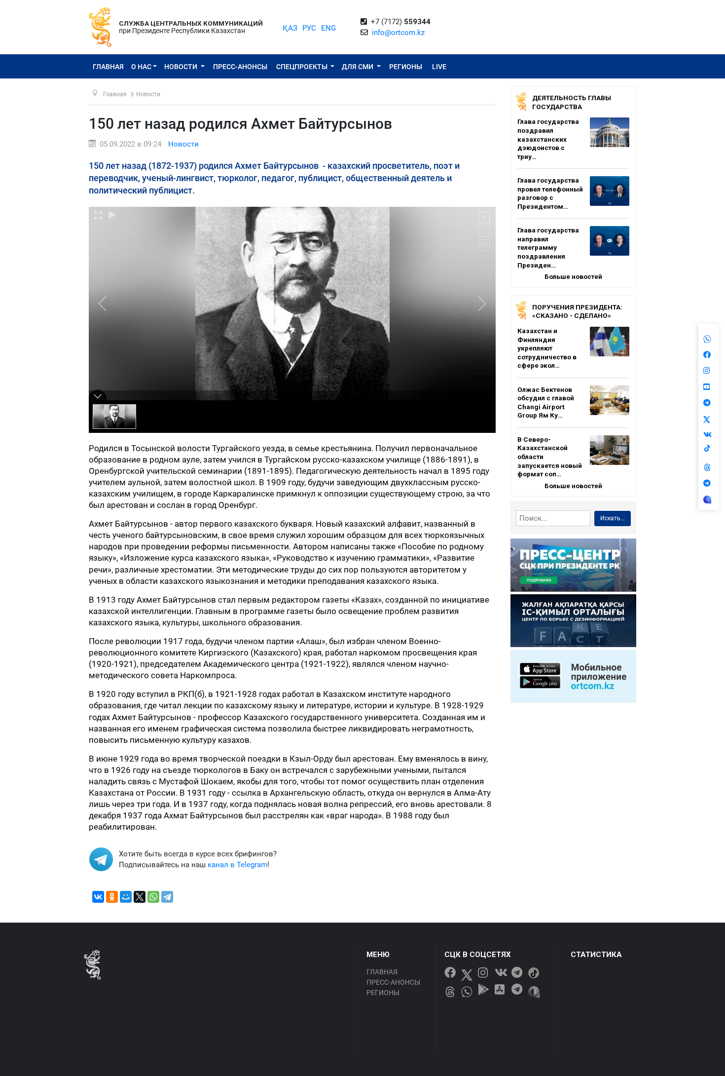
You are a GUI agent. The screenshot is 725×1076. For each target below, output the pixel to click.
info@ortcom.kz (398, 32)
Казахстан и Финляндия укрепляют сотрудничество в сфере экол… (547, 348)
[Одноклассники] (112, 897)
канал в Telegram (237, 864)
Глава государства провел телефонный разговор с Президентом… (550, 193)
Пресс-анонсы (240, 67)
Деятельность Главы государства (571, 102)
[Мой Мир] (126, 897)
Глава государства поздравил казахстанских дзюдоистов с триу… (548, 138)
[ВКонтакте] (98, 897)
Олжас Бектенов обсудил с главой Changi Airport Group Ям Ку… (545, 402)
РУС (309, 28)
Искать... (612, 518)
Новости (181, 67)
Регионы (405, 67)
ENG (328, 28)
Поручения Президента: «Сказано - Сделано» (577, 311)
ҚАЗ (290, 28)
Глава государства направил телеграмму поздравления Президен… (548, 247)
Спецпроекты (302, 67)
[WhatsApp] (153, 897)
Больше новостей (573, 276)
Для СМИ (358, 67)
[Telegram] (167, 897)
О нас (141, 67)
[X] (139, 897)
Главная (108, 67)
